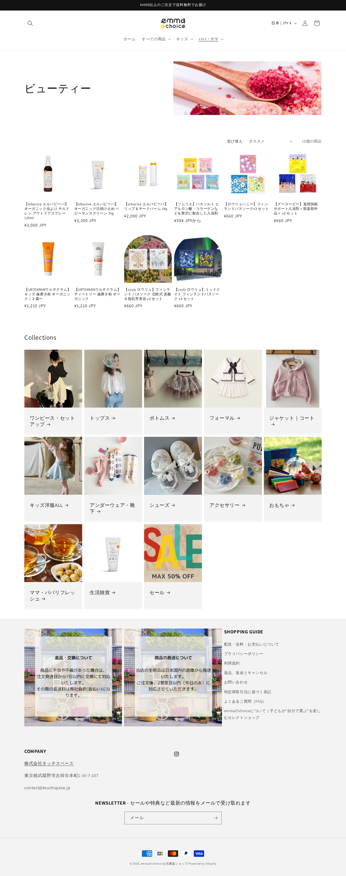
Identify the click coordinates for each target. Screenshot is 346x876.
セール (157, 592)
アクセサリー (224, 505)
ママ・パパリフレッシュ (52, 595)
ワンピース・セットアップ (52, 421)
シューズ (159, 505)
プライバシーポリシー (244, 653)
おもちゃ (279, 505)
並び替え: (235, 141)
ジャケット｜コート (291, 418)
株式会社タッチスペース (49, 763)
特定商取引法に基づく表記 (247, 691)
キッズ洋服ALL (46, 505)
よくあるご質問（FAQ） (245, 701)
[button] (30, 23)
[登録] (215, 818)
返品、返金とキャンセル (246, 672)
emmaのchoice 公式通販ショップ (164, 863)
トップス (100, 418)
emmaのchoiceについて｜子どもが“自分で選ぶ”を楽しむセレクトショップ (272, 714)
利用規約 (232, 663)
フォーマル (222, 418)
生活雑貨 (100, 592)
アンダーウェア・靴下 (112, 508)
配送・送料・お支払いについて (251, 644)
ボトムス (159, 418)
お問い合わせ (236, 682)
